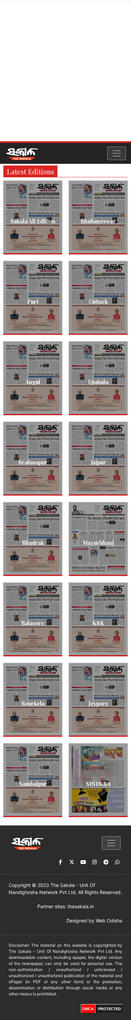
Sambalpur (33, 783)
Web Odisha (109, 920)
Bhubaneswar (98, 221)
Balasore (32, 623)
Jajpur (98, 462)
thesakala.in (81, 906)
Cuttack (98, 301)
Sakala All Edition (32, 221)
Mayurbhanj (98, 542)
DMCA (88, 1009)
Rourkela (33, 703)
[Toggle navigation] (116, 153)
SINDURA (98, 783)
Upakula (98, 381)
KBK (98, 623)
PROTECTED (109, 1009)
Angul (32, 381)
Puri (32, 301)
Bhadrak (33, 542)
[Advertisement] (65, 72)
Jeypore (98, 703)
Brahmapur (32, 462)
